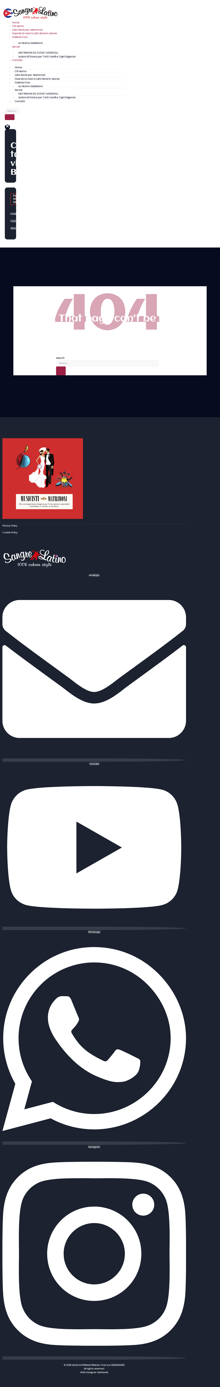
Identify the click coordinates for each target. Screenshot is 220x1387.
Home (15, 22)
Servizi (16, 47)
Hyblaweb (102, 1372)
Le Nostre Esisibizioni (30, 43)
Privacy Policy (10, 525)
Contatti (17, 60)
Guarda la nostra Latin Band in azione (34, 33)
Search (60, 358)
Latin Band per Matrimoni (27, 30)
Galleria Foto (20, 37)
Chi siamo (18, 26)
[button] (7, 127)
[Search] (9, 117)
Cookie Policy (10, 532)
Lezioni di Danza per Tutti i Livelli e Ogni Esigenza (47, 56)
